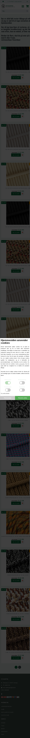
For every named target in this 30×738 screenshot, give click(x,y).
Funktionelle (7, 387)
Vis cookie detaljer (5, 393)
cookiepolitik (22, 363)
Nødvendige (8, 379)
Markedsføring (22, 379)
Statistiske (22, 387)
